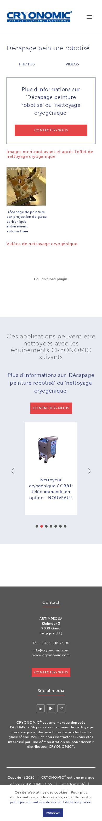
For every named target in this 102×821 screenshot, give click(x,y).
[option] (51, 468)
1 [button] (37, 526)
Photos (27, 64)
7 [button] (65, 526)
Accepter (53, 812)
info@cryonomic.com (51, 650)
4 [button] (51, 526)
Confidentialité (72, 784)
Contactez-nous (51, 672)
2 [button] (41, 526)
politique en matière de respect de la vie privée (50, 802)
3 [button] (46, 526)
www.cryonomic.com (51, 655)
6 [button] (60, 526)
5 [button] (55, 526)
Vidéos (72, 64)
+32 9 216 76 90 (56, 643)
